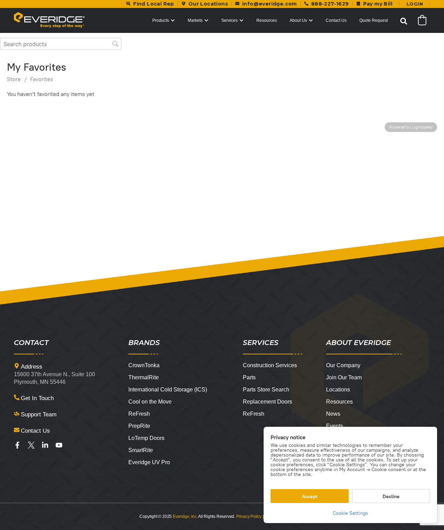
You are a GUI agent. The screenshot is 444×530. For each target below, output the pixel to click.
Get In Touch (37, 398)
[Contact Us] (16, 430)
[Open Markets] (206, 20)
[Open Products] (173, 20)
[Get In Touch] (16, 397)
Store (14, 79)
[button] (403, 21)
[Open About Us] (311, 20)
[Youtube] (59, 445)
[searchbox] (60, 44)
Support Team (39, 414)
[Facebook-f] (17, 445)
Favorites (41, 79)
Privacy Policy (249, 516)
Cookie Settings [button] (350, 513)
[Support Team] (16, 413)
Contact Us (35, 430)
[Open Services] (241, 20)
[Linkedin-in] (45, 445)
